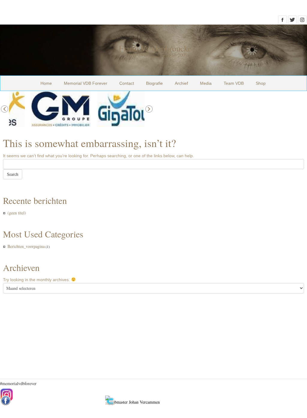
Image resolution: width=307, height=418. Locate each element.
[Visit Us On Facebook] (282, 21)
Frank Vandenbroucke (155, 48)
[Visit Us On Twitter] (292, 21)
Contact (126, 83)
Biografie (154, 83)
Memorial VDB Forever (85, 83)
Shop (261, 83)
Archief (181, 83)
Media (206, 83)
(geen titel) (16, 213)
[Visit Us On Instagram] (302, 21)
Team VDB (234, 83)
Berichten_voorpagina (26, 246)
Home (46, 83)
